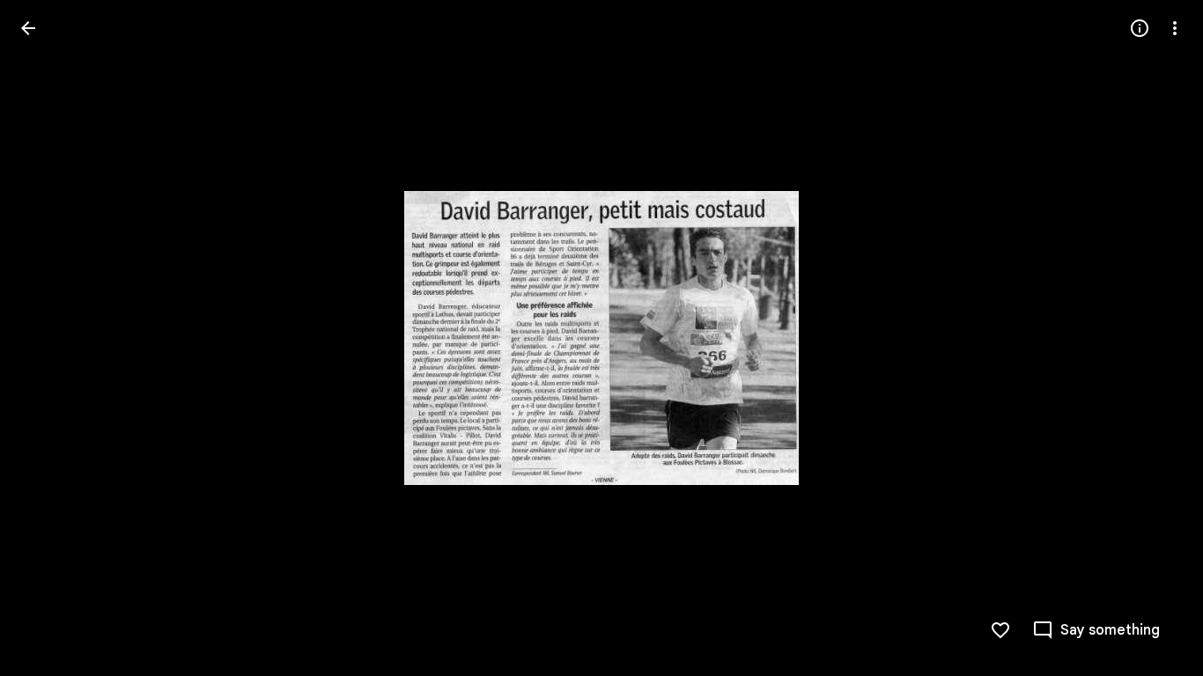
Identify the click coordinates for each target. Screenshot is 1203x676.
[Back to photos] (28, 28)
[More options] (1174, 28)
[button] (49, 338)
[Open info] (1139, 28)
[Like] (1000, 630)
